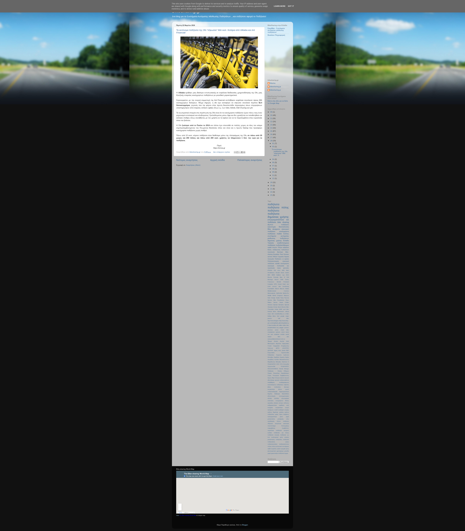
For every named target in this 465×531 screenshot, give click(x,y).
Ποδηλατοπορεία (273, 261)
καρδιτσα (281, 405)
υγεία (269, 247)
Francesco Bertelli (274, 282)
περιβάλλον (285, 428)
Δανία (283, 350)
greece (270, 318)
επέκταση (270, 400)
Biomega (270, 279)
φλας (287, 448)
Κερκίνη (282, 357)
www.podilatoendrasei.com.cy (276, 339)
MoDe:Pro (286, 293)
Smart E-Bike (284, 302)
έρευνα (282, 378)
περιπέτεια (271, 430)
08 (273, 169)
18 (271, 141)
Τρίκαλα (271, 243)
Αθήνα (275, 257)
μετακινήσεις (271, 419)
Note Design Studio (274, 298)
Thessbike (271, 309)
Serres (275, 302)
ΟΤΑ (281, 364)
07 (273, 166)
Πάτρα (280, 247)
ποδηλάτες (279, 439)
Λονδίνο (276, 359)
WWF (280, 309)
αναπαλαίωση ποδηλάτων (275, 384)
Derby (287, 279)
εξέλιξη (270, 398)
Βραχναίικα (285, 343)
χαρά (269, 453)
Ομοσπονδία (271, 366)
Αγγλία (282, 341)
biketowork (280, 311)
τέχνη (279, 268)
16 (271, 134)
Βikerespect (271, 343)
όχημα (286, 453)
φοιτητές (286, 268)
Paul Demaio (284, 254)
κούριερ (286, 410)
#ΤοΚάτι (270, 270)
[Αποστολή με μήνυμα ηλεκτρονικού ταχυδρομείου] (235, 152)
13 (271, 125)
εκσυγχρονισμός (284, 396)
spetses (278, 332)
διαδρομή (277, 393)
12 (271, 121)
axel (284, 309)
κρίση (276, 414)
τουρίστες (274, 448)
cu (283, 314)
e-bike (287, 314)
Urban (276, 309)
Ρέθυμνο (286, 371)
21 (271, 189)
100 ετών (277, 270)
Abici (287, 270)
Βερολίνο (278, 343)
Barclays (280, 252)
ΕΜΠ (287, 350)
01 (273, 143)
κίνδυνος (286, 403)
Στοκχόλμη (276, 373)
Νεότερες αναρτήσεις (187, 160)
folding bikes (272, 316)
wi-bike (282, 334)
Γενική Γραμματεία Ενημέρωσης (278, 346)
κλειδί (276, 410)
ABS (283, 270)
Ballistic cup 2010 (282, 275)
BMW (273, 275)
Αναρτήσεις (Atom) (193, 165)
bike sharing (283, 222)
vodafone (276, 334)
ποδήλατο (273, 210)
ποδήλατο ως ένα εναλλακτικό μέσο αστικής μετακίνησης (278, 437)
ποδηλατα (286, 439)
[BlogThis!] (237, 152)
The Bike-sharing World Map (187, 515)
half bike (283, 318)
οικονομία (271, 266)
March (277, 288)
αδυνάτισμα (271, 380)
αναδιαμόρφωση (284, 382)
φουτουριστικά (272, 451)
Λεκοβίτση (271, 359)
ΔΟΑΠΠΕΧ (285, 348)
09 (271, 112)
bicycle (274, 247)
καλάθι (277, 263)
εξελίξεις (276, 398)
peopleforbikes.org (273, 327)
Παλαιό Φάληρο (284, 368)
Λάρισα (286, 257)
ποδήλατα (273, 204)
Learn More (279, 6)
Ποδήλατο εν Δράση (282, 259)
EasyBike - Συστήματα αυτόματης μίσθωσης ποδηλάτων (276, 30)
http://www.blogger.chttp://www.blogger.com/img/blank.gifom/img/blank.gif (278, 323)
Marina (272, 83)
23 (271, 195)
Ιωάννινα (286, 355)
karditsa (274, 325)
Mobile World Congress (275, 295)
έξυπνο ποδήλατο (278, 225)
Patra (282, 298)
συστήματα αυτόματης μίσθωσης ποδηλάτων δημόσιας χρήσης (278, 238)
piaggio (281, 327)
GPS (275, 284)
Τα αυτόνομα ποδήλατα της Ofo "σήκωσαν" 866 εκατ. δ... (279, 152)
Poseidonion (280, 300)
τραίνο (279, 448)
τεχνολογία (271, 252)
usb (272, 334)
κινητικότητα (279, 407)
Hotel (284, 284)
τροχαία (283, 448)
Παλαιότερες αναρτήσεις (249, 160)
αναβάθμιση (271, 382)
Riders (269, 302)
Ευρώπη (278, 355)
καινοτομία (272, 227)
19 (271, 182)
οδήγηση (270, 423)
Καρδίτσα (276, 357)
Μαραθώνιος (271, 362)
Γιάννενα (270, 348)
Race (287, 300)
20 (271, 185)
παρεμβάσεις (271, 428)
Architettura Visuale (274, 272)
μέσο (281, 416)
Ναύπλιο (284, 362)
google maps (284, 316)
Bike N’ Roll (284, 277)
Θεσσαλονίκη (284, 227)
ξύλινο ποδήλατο (283, 421)
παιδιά (279, 234)
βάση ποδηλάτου (274, 387)
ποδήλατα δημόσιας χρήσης (278, 215)
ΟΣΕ (277, 364)
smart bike (285, 330)
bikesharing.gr (275, 86)
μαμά (287, 416)
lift (277, 325)
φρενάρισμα (280, 451)
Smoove (270, 304)
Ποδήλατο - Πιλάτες (275, 371)
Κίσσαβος (270, 357)
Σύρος (269, 375)
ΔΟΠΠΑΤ (270, 350)
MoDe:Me (279, 293)
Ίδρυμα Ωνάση (273, 341)
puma (276, 330)
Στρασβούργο (285, 373)
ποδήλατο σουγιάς (273, 435)
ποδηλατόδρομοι (282, 245)
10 (271, 115)
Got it (291, 6)
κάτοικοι (276, 403)
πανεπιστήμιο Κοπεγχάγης (278, 426)
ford (278, 316)
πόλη (273, 446)
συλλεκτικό (278, 446)
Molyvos (286, 295)
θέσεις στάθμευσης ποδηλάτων (278, 250)
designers (276, 229)
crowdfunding (278, 314)
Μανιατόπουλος (284, 359)
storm (283, 332)
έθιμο (273, 378)
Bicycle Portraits (273, 277)
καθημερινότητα (272, 405)
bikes (274, 311)
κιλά (287, 405)
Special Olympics (278, 304)
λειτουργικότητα (272, 416)
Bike (269, 229)
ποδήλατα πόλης (278, 207)
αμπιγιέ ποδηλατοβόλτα (282, 380)
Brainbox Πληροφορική (276, 35)
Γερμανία (281, 257)
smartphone (271, 332)
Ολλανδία (286, 364)
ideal (270, 325)
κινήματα (270, 407)
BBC (269, 275)
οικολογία (286, 423)
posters (286, 327)
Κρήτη (287, 357)
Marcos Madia (284, 288)
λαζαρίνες (286, 414)
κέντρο (281, 403)
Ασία (287, 341)
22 (271, 192)
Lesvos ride (276, 286)
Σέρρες (270, 373)
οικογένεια (278, 423)
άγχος (269, 378)
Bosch (276, 279)
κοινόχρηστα (285, 263)
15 (271, 131)
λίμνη (280, 414)
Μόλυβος (278, 362)
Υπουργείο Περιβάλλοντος (281, 375)
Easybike (276, 254)
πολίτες (286, 234)
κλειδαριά (281, 410)
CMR (281, 279)
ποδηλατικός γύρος (278, 442)
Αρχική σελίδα (217, 160)
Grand (280, 284)
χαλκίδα (286, 451)
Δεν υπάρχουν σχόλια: (222, 152)
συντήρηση (285, 446)
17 (271, 137)
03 (273, 147)
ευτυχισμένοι (279, 400)
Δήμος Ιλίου (277, 350)
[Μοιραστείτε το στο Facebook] (242, 152)
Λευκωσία (271, 259)
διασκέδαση (285, 393)
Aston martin (285, 272)
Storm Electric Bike (283, 307)
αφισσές (286, 384)
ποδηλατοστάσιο (272, 444)
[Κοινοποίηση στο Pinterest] (244, 152)
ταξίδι (269, 448)
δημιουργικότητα (284, 391)
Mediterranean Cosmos (278, 291)
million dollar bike (284, 325)
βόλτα (280, 389)
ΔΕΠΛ (277, 348)
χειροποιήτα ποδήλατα (277, 453)
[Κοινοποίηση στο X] (239, 152)
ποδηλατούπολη (284, 444)
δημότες (270, 393)
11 (271, 118)
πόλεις (269, 446)
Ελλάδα (286, 241)
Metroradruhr (271, 293)
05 (273, 162)
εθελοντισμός (271, 396)
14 (271, 128)
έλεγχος (277, 378)
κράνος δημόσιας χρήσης (276, 412)
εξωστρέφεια (285, 398)
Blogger (245, 525)
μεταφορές (281, 419)
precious (270, 330)
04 (273, 159)
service (270, 257)
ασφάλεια (286, 247)
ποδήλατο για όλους (281, 432)
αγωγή (287, 378)
